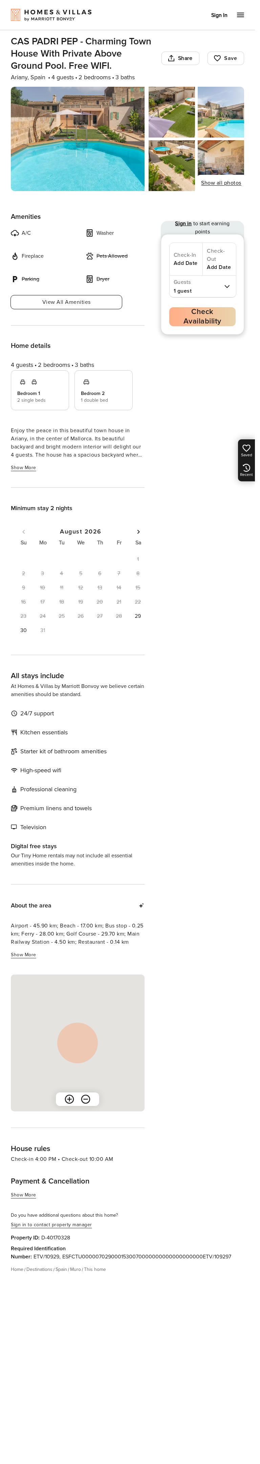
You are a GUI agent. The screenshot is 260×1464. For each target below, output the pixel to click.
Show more (23, 467)
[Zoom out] (85, 1099)
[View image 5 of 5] (221, 165)
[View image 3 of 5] (221, 112)
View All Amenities (66, 302)
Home (17, 1269)
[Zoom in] (69, 1099)
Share (185, 58)
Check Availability (202, 316)
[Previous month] (24, 531)
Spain (61, 1269)
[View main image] (78, 139)
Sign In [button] (219, 15)
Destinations (39, 1269)
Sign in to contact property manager (51, 1225)
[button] (137, 616)
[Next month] (138, 531)
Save (230, 58)
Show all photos (221, 183)
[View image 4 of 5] (172, 165)
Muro (75, 1269)
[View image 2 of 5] (172, 112)
